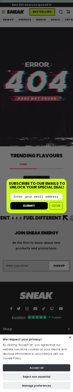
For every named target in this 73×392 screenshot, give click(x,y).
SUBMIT (29, 206)
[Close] (70, 337)
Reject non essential (36, 377)
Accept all (37, 368)
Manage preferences (36, 386)
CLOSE (56, 206)
